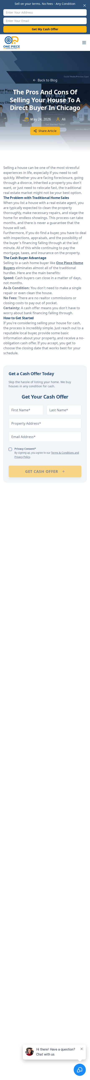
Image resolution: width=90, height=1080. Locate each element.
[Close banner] (84, 5)
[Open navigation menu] (84, 43)
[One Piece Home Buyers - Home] (14, 42)
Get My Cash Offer (45, 29)
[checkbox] (10, 449)
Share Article (48, 131)
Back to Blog (47, 80)
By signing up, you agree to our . (46, 453)
